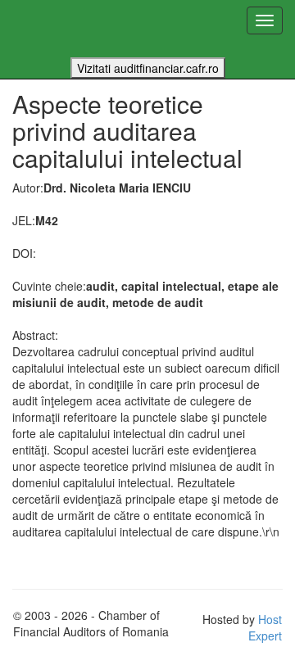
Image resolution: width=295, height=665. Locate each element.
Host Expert (265, 627)
